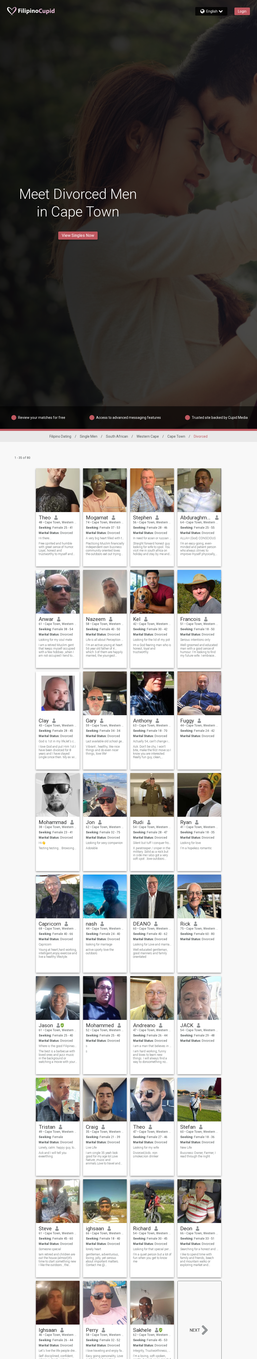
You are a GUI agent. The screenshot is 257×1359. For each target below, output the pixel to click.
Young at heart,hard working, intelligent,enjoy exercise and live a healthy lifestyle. (58, 953)
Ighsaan (48, 1330)
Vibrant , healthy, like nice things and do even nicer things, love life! (103, 750)
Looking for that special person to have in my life (152, 1249)
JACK (186, 1025)
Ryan (185, 822)
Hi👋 (42, 843)
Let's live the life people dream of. (58, 1350)
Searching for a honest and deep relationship (199, 1249)
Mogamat (97, 518)
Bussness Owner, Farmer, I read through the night (198, 1154)
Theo (45, 518)
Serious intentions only (195, 640)
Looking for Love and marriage (152, 944)
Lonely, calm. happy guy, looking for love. (58, 1147)
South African (117, 436)
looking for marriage (99, 944)
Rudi (138, 822)
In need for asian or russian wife (152, 538)
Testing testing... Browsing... (57, 848)
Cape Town (176, 436)
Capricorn (50, 924)
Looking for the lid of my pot (151, 640)
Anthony (142, 721)
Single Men (88, 436)
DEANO (142, 924)
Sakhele (142, 1330)
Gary (91, 721)
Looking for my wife (146, 1147)
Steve (45, 1229)
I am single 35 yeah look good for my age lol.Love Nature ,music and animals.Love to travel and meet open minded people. (103, 1158)
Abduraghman (196, 518)
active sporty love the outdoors (100, 951)
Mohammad (53, 822)
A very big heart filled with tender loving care (105, 538)
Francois (190, 619)
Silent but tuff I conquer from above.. (152, 843)
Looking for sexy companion (104, 843)
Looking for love (190, 843)
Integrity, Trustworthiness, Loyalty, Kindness (152, 1350)
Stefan (188, 1127)
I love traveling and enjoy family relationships (105, 1350)
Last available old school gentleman (105, 741)
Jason (46, 1025)
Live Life (91, 1147)
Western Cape (148, 436)
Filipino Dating (60, 436)
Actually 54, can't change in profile (152, 741)
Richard (142, 1229)
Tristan (47, 1127)
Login (242, 11)
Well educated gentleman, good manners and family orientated (150, 953)
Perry (92, 1330)
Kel (137, 619)
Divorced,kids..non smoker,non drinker (145, 1154)
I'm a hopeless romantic (196, 848)
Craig (92, 1127)
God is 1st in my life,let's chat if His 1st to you (58, 741)
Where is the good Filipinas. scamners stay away (58, 1046)
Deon (186, 1229)
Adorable (92, 848)
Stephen (142, 518)
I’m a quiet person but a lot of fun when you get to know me (152, 1258)
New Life (186, 1147)
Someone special (50, 1249)
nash (91, 924)
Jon (90, 822)
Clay (44, 721)
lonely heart (93, 1249)
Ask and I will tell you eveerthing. (53, 1154)
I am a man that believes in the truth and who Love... (152, 1046)
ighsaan (95, 1229)
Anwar (46, 619)
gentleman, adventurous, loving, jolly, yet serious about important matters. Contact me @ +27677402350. (102, 1260)
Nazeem (95, 619)
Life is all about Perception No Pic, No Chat (105, 640)
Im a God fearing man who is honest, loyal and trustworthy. (152, 648)
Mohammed (100, 1025)
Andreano (144, 1025)
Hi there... (45, 538)
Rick (185, 924)
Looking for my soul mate (55, 640)
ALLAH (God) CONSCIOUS (198, 538)
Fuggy (187, 721)
